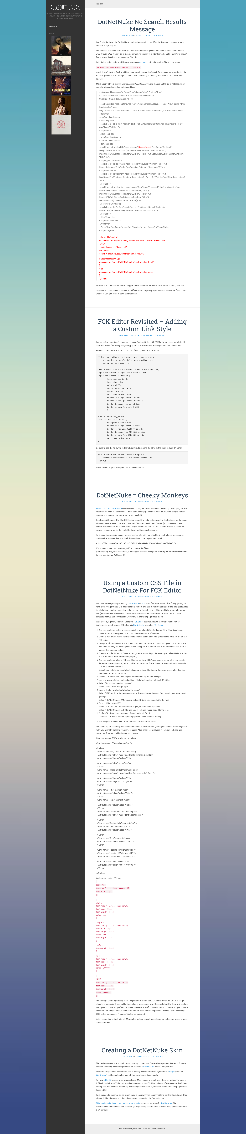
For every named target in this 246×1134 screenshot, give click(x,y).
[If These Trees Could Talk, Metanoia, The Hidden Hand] (61, 85)
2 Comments (160, 335)
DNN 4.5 (107, 1080)
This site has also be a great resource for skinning (118, 1103)
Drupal (172, 1071)
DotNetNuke (133, 603)
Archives (53, 26)
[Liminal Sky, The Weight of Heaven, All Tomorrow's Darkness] (61, 65)
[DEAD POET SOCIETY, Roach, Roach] (61, 105)
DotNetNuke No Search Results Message (142, 25)
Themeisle (161, 1129)
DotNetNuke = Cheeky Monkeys (142, 495)
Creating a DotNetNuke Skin (142, 1050)
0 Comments (157, 502)
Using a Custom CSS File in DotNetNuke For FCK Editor (142, 586)
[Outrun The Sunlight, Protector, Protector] (61, 46)
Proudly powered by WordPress (130, 1129)
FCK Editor (138, 622)
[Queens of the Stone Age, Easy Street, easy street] (61, 125)
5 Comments (157, 596)
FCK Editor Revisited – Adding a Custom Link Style (142, 325)
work (143, 603)
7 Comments (158, 35)
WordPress (101, 1075)
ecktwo (142, 62)
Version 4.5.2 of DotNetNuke (109, 508)
